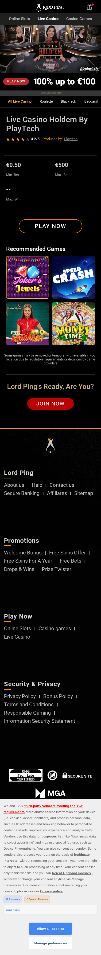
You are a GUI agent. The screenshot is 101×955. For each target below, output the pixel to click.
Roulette (46, 102)
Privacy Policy (20, 696)
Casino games (55, 628)
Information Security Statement (39, 721)
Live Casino (48, 19)
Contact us (62, 485)
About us (14, 485)
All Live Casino (19, 102)
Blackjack (68, 102)
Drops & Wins (19, 569)
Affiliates (57, 493)
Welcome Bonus (23, 553)
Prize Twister (56, 569)
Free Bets (70, 561)
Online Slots (19, 19)
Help (37, 485)
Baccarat (91, 102)
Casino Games (79, 19)
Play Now (50, 226)
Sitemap (83, 493)
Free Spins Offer (67, 553)
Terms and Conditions (29, 704)
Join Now (50, 404)
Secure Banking (21, 493)
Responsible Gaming (27, 713)
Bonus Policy (58, 696)
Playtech (71, 139)
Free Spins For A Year (28, 561)
